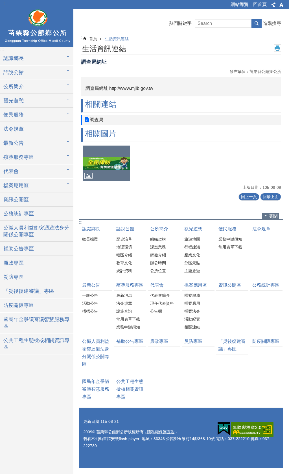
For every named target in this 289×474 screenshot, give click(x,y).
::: (6, 3)
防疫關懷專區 (18, 305)
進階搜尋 (272, 23)
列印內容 (277, 48)
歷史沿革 (124, 239)
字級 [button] (281, 4)
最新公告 (91, 285)
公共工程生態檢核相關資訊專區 (36, 343)
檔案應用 (192, 303)
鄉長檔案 (90, 239)
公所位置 (158, 271)
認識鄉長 (91, 228)
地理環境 (124, 247)
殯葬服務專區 (129, 285)
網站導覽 (240, 4)
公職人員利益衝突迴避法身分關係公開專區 (36, 231)
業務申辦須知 (230, 239)
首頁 (93, 38)
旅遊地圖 (192, 239)
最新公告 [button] (13, 143)
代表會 (157, 285)
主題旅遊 (192, 271)
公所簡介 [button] (13, 86)
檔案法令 (192, 311)
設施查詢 (124, 311)
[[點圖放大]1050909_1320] (106, 163)
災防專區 (13, 277)
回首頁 (260, 4)
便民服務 (227, 228)
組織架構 (158, 239)
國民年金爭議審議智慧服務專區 (36, 323)
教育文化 (124, 263)
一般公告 (90, 295)
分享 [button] (273, 4)
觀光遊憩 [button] (13, 100)
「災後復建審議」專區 (28, 291)
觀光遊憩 (193, 228)
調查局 (96, 119)
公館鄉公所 (36, 27)
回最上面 (271, 196)
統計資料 (124, 271)
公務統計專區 (18, 214)
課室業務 (158, 247)
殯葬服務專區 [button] (18, 157)
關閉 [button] (273, 216)
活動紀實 (192, 319)
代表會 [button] (11, 171)
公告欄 (156, 311)
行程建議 (192, 247)
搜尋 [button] (256, 23)
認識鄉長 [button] (13, 58)
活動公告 (90, 303)
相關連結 (192, 327)
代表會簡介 (160, 295)
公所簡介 (159, 228)
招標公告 (90, 311)
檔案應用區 (195, 285)
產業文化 (192, 255)
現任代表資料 (162, 303)
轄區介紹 (124, 255)
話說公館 (125, 228)
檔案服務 (192, 295)
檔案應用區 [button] (16, 185)
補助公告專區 (18, 249)
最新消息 (124, 295)
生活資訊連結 (117, 38)
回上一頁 (249, 196)
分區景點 (192, 263)
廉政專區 (13, 263)
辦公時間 (158, 263)
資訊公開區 (16, 199)
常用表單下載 (230, 247)
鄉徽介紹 (158, 255)
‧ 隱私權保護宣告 (160, 432)
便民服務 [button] (13, 115)
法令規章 (13, 129)
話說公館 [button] (13, 72)
